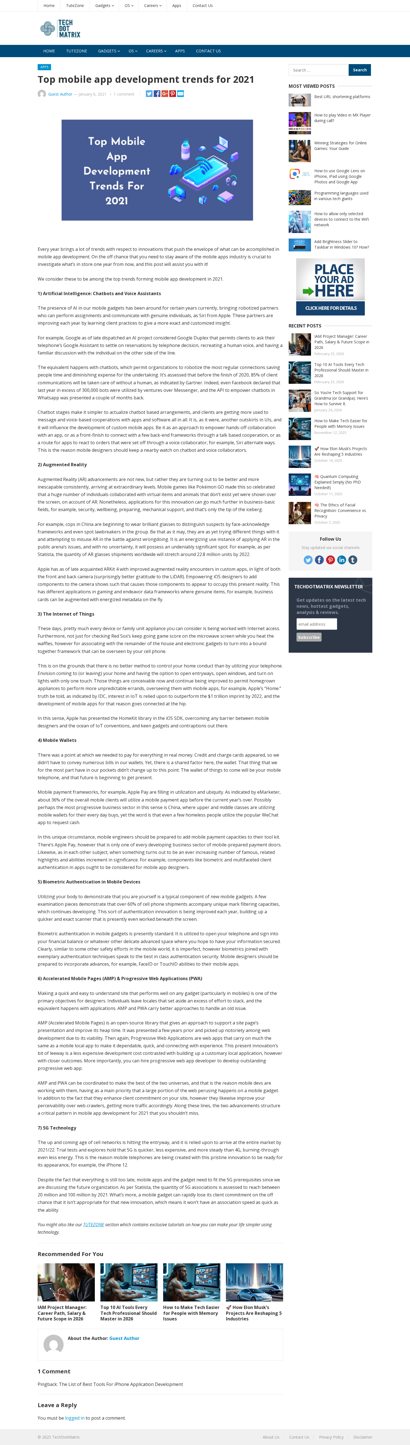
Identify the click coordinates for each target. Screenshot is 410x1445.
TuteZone (75, 5)
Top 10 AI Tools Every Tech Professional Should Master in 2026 (128, 1313)
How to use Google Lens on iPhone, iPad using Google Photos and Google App (339, 176)
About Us (271, 1437)
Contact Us (203, 5)
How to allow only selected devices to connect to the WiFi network (341, 219)
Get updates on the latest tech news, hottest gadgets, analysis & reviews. (331, 606)
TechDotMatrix (65, 1437)
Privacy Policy (331, 1437)
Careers (151, 5)
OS (127, 5)
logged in (75, 1418)
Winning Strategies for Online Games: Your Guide (340, 145)
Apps (176, 5)
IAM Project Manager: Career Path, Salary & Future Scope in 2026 (62, 1313)
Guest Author (60, 94)
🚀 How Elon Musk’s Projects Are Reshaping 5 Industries (254, 1313)
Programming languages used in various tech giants (341, 195)
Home (49, 5)
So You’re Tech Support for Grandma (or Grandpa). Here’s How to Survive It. (341, 398)
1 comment (124, 94)
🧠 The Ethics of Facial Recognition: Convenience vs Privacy (340, 510)
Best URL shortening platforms (342, 96)
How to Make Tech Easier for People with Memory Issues (191, 1313)
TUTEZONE (93, 1224)
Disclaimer (362, 1437)
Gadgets (102, 5)
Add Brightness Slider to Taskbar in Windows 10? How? (341, 244)
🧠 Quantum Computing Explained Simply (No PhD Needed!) (337, 482)
